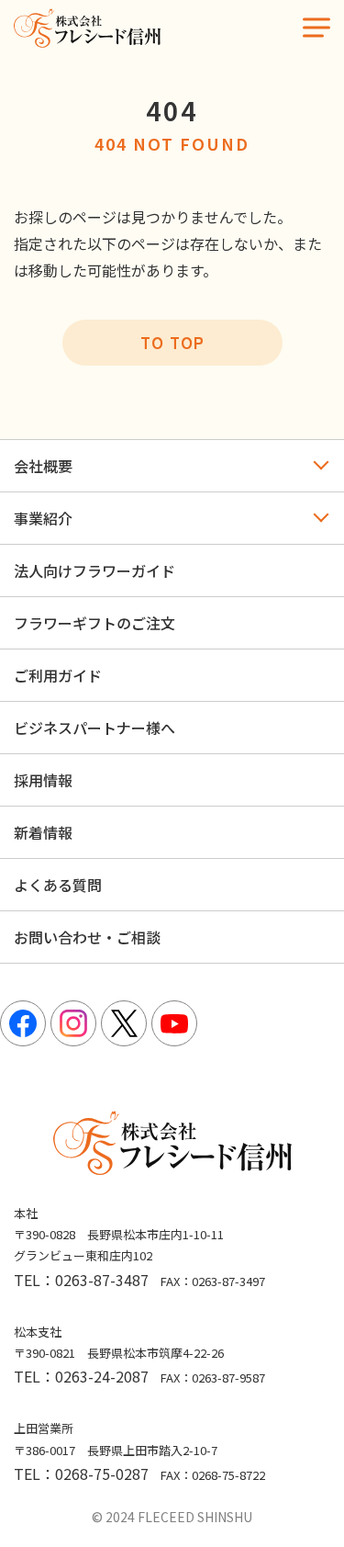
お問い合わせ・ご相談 (87, 937)
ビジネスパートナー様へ (94, 728)
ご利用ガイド (58, 675)
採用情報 (43, 780)
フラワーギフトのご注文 (94, 623)
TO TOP (172, 342)
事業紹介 (43, 518)
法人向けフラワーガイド (94, 570)
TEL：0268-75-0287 (81, 1473)
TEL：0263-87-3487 (81, 1280)
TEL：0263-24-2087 (81, 1376)
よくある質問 (58, 885)
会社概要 (43, 466)
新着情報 (43, 832)
